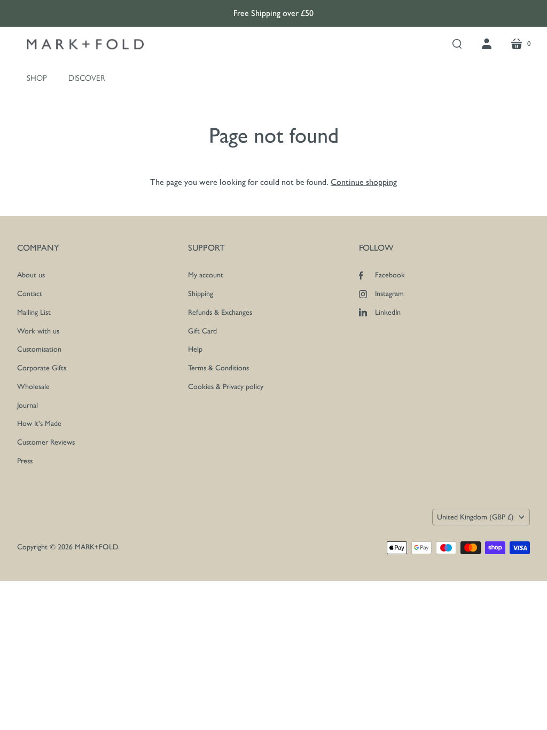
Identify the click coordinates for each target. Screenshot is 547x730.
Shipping (200, 293)
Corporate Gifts (41, 367)
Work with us (38, 331)
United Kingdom (475, 517)
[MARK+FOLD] (85, 44)
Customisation (39, 349)
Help (195, 349)
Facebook (390, 274)
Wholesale (33, 386)
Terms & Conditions (218, 367)
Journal (27, 405)
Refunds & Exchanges (220, 312)
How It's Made (39, 423)
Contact (29, 293)
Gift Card (202, 331)
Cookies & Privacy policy (225, 386)
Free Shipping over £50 (273, 13)
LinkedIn (388, 312)
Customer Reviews (46, 442)
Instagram (389, 293)
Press (25, 460)
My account (205, 274)
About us (31, 274)
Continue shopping (364, 182)
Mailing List (34, 312)
